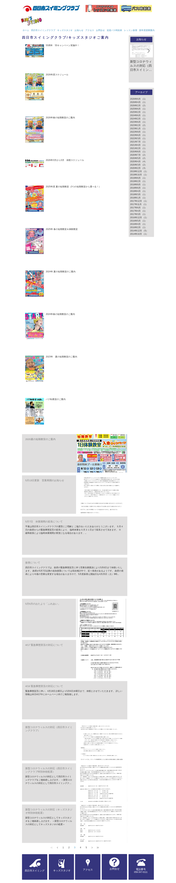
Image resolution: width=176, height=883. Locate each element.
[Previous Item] (134, 51)
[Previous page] (57, 847)
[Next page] (92, 847)
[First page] (51, 847)
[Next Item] (148, 51)
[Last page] (97, 847)
